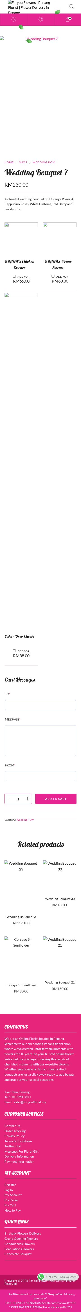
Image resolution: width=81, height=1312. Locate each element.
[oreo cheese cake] (21, 461)
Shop (23, 162)
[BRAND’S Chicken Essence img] (21, 239)
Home (9, 162)
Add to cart (56, 798)
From (10, 765)
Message (12, 719)
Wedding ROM (44, 162)
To (7, 694)
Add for (21, 279)
